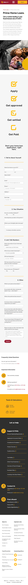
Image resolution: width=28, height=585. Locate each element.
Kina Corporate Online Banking (19, 529)
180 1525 (17, 385)
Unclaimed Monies (18, 532)
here (18, 363)
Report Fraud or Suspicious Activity (6, 566)
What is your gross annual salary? (12, 283)
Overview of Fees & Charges (14, 466)
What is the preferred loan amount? (13, 296)
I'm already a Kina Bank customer (13, 230)
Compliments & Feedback (13, 442)
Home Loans (6, 9)
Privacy (17, 580)
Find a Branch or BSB (12, 502)
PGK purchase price (9, 256)
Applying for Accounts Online (14, 438)
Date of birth (7, 175)
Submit (8, 341)
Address (6, 192)
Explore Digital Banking (12, 507)
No (13, 214)
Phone (6, 186)
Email (6, 180)
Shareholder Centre (6, 527)
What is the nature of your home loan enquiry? (13, 244)
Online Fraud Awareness (13, 461)
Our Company (5, 525)
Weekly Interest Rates (19, 535)
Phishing (4, 557)
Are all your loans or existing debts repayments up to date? (12, 302)
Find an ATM (10, 504)
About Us (6, 580)
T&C (22, 580)
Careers (4, 545)
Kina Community (6, 533)
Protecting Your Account (8, 559)
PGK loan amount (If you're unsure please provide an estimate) (12, 262)
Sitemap (8, 582)
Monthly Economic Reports (18, 542)
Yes (7, 214)
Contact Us (4, 543)
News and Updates (6, 536)
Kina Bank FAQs (11, 470)
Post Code (6, 197)
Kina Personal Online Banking (19, 525)
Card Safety (10, 457)
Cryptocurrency (11, 451)
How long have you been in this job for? (14, 217)
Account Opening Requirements (14, 434)
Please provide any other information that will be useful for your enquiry (14, 328)
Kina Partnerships (6, 530)
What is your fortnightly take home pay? (13, 224)
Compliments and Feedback (6, 540)
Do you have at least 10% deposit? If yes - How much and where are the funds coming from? (13, 321)
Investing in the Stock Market (14, 474)
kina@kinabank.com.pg (19, 389)
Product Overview (11, 446)
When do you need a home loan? (12, 250)
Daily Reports (17, 538)
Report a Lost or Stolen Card (7, 570)
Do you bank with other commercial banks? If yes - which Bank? (12, 290)
